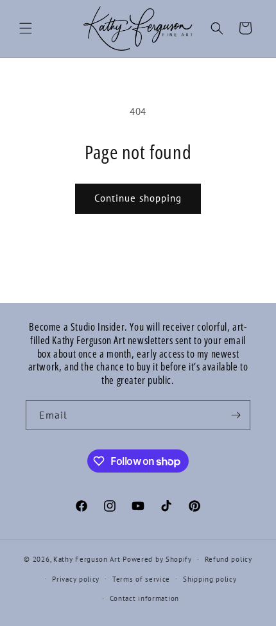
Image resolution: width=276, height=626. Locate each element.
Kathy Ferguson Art (87, 559)
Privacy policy (75, 579)
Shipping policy (210, 579)
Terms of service (141, 579)
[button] (26, 28)
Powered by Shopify (157, 559)
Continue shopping (138, 198)
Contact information (144, 598)
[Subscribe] (235, 415)
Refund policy (228, 559)
